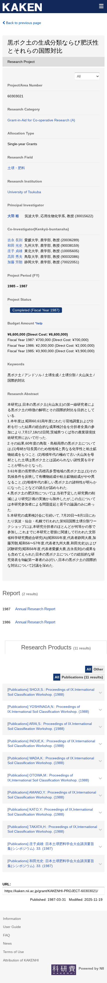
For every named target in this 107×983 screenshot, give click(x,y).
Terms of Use (13, 952)
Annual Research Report (35, 609)
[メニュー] (101, 5)
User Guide (12, 927)
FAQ (6, 935)
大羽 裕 (13, 216)
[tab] (56, 647)
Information (12, 919)
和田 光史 (14, 245)
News (7, 943)
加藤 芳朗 (14, 262)
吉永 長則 (14, 240)
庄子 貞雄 (14, 251)
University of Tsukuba (24, 192)
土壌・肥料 (16, 168)
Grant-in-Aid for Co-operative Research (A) (41, 120)
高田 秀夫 (14, 257)
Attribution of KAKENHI (21, 960)
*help (38, 323)
